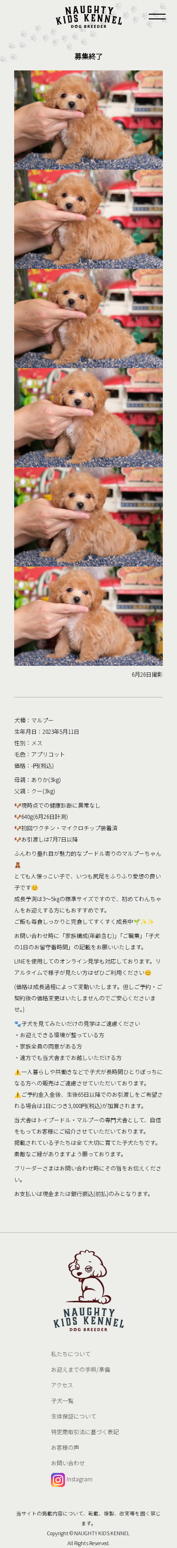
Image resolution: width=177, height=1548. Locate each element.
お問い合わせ (68, 1463)
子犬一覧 (62, 1400)
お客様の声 (65, 1447)
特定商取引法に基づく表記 (85, 1432)
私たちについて (71, 1354)
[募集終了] (89, 17)
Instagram (79, 1479)
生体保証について (73, 1416)
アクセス (62, 1385)
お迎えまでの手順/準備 (80, 1369)
